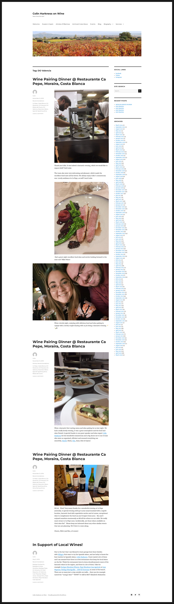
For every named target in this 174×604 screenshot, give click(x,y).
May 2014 (118, 264)
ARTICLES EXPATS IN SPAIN (124, 104)
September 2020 (120, 142)
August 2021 (119, 129)
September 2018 (120, 174)
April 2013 (118, 285)
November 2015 (120, 229)
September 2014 (120, 256)
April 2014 (118, 266)
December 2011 (120, 315)
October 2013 (119, 275)
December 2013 (120, 271)
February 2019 (120, 169)
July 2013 (118, 279)
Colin (34, 96)
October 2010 (119, 342)
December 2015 (120, 228)
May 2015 (118, 241)
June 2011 (118, 326)
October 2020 (119, 140)
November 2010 (120, 340)
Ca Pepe (35, 103)
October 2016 (119, 210)
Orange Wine (40, 576)
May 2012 (118, 305)
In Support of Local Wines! (58, 544)
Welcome (36, 24)
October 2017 (119, 193)
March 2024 (119, 125)
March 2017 (119, 201)
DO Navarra (42, 105)
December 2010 (120, 338)
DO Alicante (36, 570)
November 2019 (120, 153)
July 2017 (118, 195)
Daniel (64, 441)
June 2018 (118, 178)
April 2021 (118, 133)
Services (119, 24)
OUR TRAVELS (120, 106)
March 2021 (119, 134)
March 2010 (119, 355)
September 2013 (120, 277)
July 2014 (118, 260)
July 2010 (118, 347)
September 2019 (120, 157)
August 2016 (119, 214)
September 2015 (120, 233)
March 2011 (119, 332)
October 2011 (119, 319)
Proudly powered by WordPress (57, 595)
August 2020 (119, 144)
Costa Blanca (42, 103)
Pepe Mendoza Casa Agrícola (90, 567)
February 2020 (120, 152)
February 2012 (120, 311)
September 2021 (120, 127)
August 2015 (119, 235)
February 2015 (120, 247)
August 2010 (119, 345)
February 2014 (120, 267)
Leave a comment (38, 113)
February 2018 (120, 186)
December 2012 (120, 292)
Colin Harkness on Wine (48, 13)
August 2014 (119, 258)
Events (92, 24)
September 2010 (120, 343)
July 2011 (118, 324)
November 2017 (120, 191)
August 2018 (119, 176)
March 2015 (119, 245)
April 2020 (119, 148)
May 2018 (118, 180)
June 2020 (118, 146)
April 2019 (119, 165)
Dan (73, 441)
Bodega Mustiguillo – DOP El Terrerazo (75, 570)
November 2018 (120, 171)
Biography (107, 24)
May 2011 (118, 328)
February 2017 (120, 203)
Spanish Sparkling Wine (40, 486)
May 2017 (118, 197)
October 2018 (119, 172)
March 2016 (119, 222)
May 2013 (118, 283)
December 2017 (120, 190)
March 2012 (119, 309)
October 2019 (119, 155)
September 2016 (120, 212)
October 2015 (119, 231)
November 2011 (120, 317)
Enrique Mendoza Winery (70, 567)
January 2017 (119, 205)
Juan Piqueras (37, 574)
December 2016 (120, 207)
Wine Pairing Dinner (39, 488)
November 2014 (120, 252)
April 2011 (118, 330)
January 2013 (119, 290)
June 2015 (118, 239)
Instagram (119, 77)
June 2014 (118, 262)
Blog (99, 24)
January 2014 (119, 269)
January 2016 (119, 226)
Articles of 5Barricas (63, 24)
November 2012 (120, 294)
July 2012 (118, 302)
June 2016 (118, 216)
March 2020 (119, 150)
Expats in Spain (47, 24)
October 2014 (119, 254)
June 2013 (118, 281)
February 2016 (120, 224)
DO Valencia (42, 572)
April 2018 (118, 182)
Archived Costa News (80, 24)
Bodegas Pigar (43, 568)
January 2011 (119, 336)
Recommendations (38, 101)
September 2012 (120, 298)
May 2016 (118, 218)
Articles (35, 363)
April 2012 (118, 307)
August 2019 (119, 159)
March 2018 (119, 184)
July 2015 (118, 237)
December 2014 (120, 250)
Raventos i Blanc (43, 484)
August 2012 (119, 300)
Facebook (118, 73)
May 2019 (118, 163)
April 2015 (118, 243)
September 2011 (120, 321)
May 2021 (118, 131)
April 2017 (118, 199)
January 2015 (119, 248)
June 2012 (118, 304)
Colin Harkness (82, 557)
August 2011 (119, 323)
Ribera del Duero (38, 373)
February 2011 (120, 334)
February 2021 (120, 136)
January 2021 (119, 138)
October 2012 (119, 296)
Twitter (118, 75)
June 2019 (118, 161)
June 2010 (118, 349)
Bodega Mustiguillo (38, 564)
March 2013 (119, 286)
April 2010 (118, 353)
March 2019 (119, 167)
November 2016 (120, 209)
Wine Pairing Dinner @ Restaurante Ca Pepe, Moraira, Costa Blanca (69, 81)
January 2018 (119, 188)
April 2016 (119, 220)
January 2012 (119, 313)
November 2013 (120, 273)
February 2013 (120, 288)
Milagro (61, 554)
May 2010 (118, 351)
